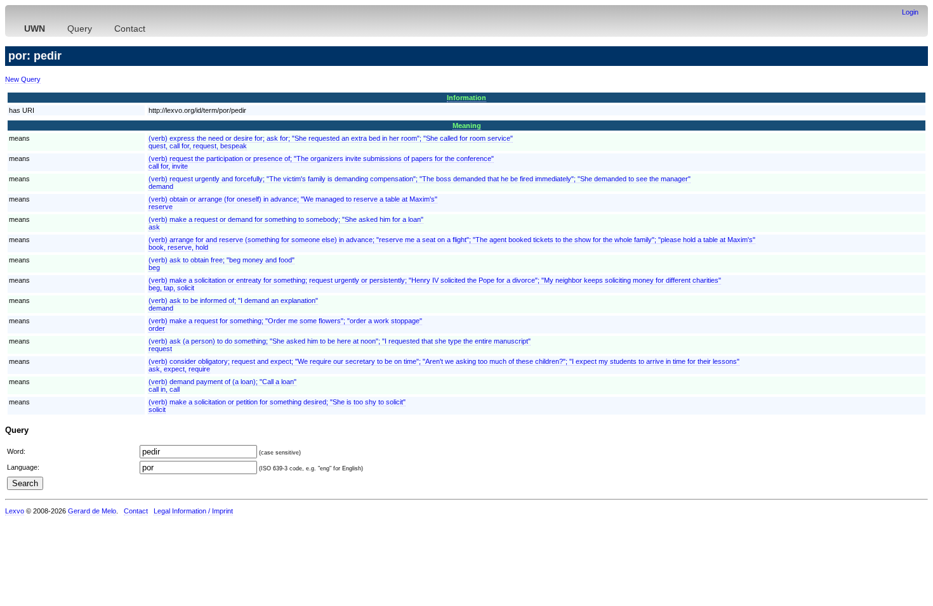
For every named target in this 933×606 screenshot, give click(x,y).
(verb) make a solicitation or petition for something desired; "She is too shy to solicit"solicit (277, 405)
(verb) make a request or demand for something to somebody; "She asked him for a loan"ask (286, 223)
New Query (23, 79)
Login (910, 12)
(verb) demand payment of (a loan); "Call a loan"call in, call (222, 385)
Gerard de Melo (92, 511)
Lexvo (14, 511)
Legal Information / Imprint (193, 511)
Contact (129, 28)
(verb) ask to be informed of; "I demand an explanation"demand (233, 304)
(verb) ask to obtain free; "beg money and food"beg (221, 263)
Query (79, 28)
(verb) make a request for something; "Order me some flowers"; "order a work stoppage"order (285, 324)
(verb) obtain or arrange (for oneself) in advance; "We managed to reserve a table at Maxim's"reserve (293, 202)
